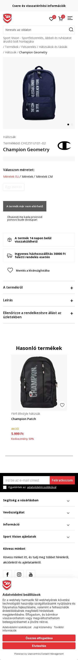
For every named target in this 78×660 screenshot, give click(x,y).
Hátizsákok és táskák (53, 47)
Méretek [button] (27, 176)
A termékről (13, 287)
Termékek (12, 47)
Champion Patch (23, 419)
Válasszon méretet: (19, 170)
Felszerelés (28, 47)
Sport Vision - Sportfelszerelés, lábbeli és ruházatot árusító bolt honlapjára (37, 39)
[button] (39, 30)
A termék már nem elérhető (24, 206)
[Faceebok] (7, 574)
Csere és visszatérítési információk (39, 5)
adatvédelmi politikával (41, 487)
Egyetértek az (32, 487)
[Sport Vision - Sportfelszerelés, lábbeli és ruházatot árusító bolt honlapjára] (7, 18)
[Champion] (64, 145)
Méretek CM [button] (44, 176)
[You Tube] (31, 574)
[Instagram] (19, 574)
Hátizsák (10, 52)
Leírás (8, 300)
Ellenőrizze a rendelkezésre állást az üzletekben (32, 315)
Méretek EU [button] (11, 176)
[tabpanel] (39, 93)
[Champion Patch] (39, 383)
